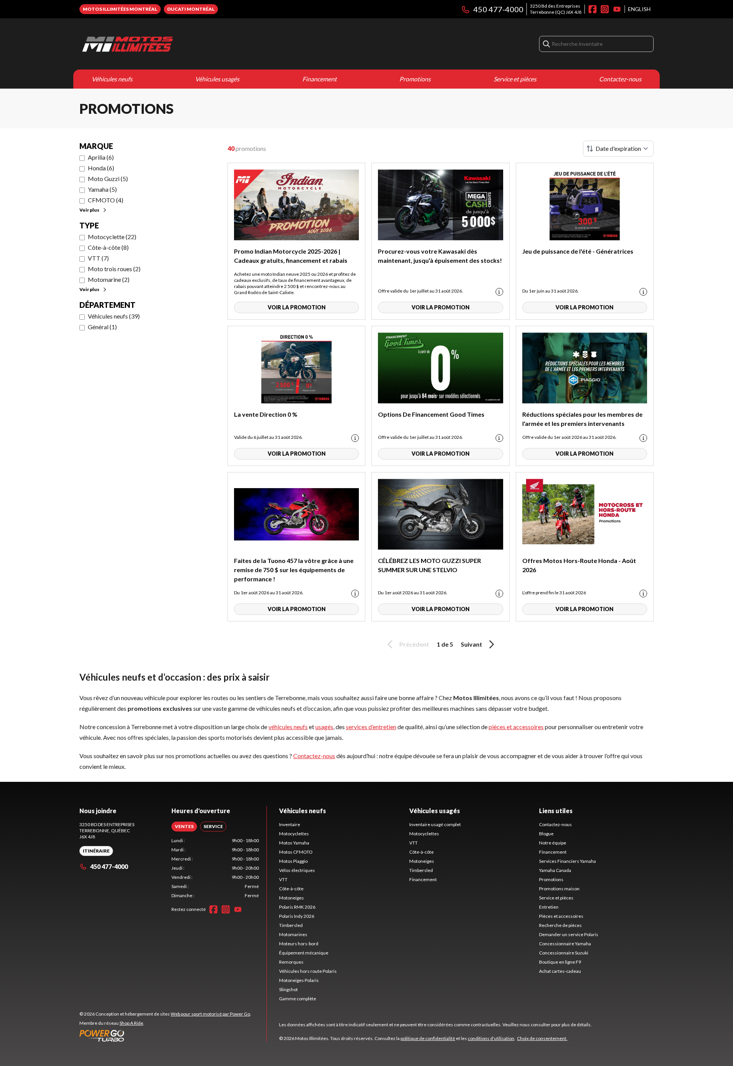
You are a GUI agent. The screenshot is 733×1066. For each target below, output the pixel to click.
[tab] (184, 826)
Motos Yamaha (294, 843)
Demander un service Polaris (568, 934)
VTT (283, 879)
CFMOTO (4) (105, 200)
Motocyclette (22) (112, 236)
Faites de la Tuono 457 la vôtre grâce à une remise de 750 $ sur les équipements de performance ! (294, 569)
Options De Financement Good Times (431, 414)
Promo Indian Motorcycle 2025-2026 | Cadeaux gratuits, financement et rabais (290, 255)
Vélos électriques (297, 870)
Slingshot (288, 989)
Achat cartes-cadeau (560, 971)
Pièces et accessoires (561, 916)
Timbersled (291, 925)
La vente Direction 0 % (265, 414)
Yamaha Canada (555, 870)
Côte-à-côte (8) (108, 247)
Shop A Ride (131, 1023)
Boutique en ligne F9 (560, 962)
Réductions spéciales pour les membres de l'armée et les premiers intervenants (582, 419)
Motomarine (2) (108, 279)
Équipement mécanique (303, 953)
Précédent (414, 644)
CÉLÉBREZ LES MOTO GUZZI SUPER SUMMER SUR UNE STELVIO (429, 565)
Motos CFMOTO (296, 852)
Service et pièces (515, 78)
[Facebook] (592, 9)
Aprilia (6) (101, 157)
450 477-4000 (498, 9)
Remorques (291, 962)
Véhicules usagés (217, 78)
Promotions (415, 78)
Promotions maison (559, 888)
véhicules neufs (288, 726)
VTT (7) (98, 258)
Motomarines (293, 934)
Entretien (549, 907)
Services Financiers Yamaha (567, 861)
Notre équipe (552, 843)
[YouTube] (617, 9)
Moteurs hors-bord (298, 943)
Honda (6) (101, 167)
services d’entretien (371, 726)
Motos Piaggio (293, 861)
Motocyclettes (294, 833)
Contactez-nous (620, 78)
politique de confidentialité (427, 1038)
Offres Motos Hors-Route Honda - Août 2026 (579, 565)
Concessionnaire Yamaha (565, 943)
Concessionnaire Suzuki (563, 953)
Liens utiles (556, 810)
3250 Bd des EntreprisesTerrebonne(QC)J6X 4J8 (555, 9)
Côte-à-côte (291, 888)
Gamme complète (297, 998)
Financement (319, 78)
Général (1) (102, 326)
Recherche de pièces (560, 925)
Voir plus (89, 210)
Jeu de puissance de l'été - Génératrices (577, 251)
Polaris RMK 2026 (297, 907)
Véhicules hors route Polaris (308, 971)
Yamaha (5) (102, 189)
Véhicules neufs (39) (114, 316)
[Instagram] (604, 9)
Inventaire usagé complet (435, 824)
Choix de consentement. (542, 1038)
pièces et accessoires (516, 726)
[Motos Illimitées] (174, 44)
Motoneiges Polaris (299, 980)
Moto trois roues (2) (114, 268)
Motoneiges (291, 898)
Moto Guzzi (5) (108, 178)
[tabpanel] (215, 868)
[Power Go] (165, 1035)
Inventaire (289, 824)
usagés (324, 726)
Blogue (546, 833)
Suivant (471, 644)
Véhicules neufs (112, 78)
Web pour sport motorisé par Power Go (210, 1014)
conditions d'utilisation (491, 1038)
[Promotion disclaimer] (499, 292)
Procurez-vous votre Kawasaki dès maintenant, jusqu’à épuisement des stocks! (440, 255)
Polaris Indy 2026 (296, 916)
